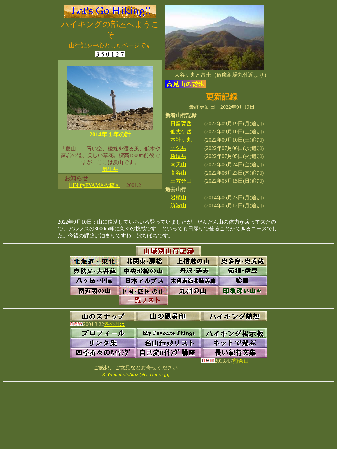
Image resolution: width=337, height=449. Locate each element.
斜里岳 (110, 169)
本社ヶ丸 (181, 140)
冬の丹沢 (114, 324)
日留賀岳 (181, 123)
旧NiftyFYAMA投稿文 (94, 185)
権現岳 (178, 156)
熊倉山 (241, 361)
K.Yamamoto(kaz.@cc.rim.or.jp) (135, 374)
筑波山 (178, 205)
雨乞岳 (178, 148)
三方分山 (181, 181)
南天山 (178, 164)
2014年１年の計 (110, 134)
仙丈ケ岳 (181, 131)
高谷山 (178, 173)
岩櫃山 (178, 197)
